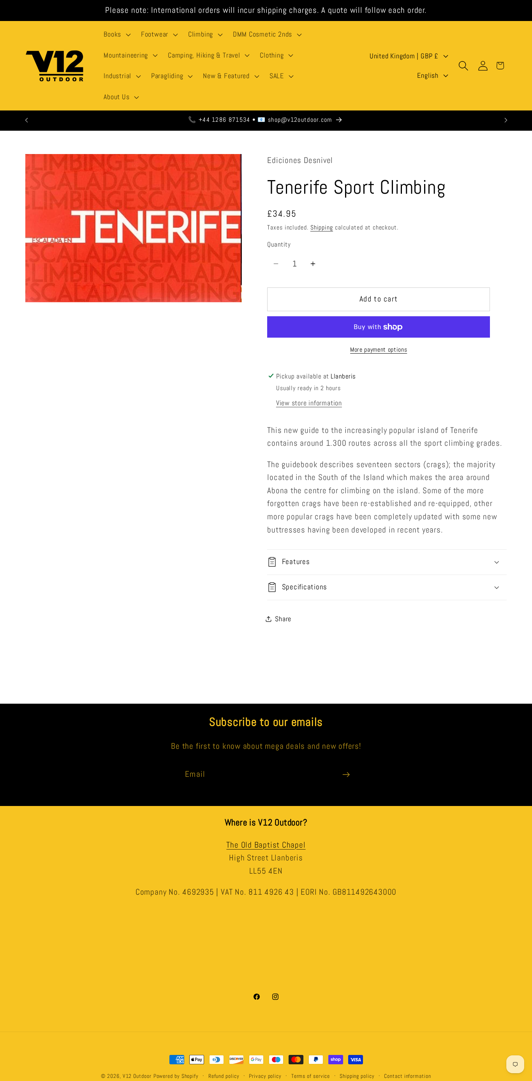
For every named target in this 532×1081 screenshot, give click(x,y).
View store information (309, 402)
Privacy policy (265, 1075)
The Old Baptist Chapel (265, 844)
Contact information (407, 1075)
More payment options (378, 350)
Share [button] (283, 618)
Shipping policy (357, 1075)
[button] (116, 34)
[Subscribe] (346, 774)
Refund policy (224, 1075)
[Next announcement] (505, 120)
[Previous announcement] (26, 120)
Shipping (321, 227)
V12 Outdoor (137, 1075)
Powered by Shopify (176, 1075)
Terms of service (310, 1075)
